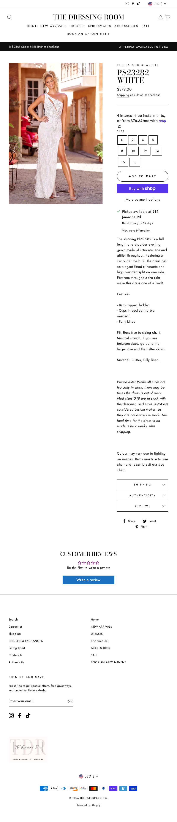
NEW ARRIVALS (53, 26)
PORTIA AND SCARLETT (138, 65)
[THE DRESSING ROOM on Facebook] (19, 715)
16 (123, 162)
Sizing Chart (17, 648)
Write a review (88, 579)
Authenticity (16, 662)
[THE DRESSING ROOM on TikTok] (28, 715)
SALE (146, 26)
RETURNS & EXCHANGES (26, 641)
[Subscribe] (70, 701)
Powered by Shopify (88, 805)
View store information (136, 231)
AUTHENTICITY (142, 495)
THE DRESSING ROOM (88, 17)
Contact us (15, 626)
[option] (88, 46)
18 (135, 162)
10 (133, 151)
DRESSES (77, 26)
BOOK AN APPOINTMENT (88, 34)
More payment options (143, 199)
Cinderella (15, 655)
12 (145, 151)
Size (121, 131)
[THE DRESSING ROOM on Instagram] (11, 715)
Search (13, 619)
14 (157, 151)
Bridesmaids (99, 26)
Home (32, 26)
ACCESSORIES (126, 26)
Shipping (123, 95)
